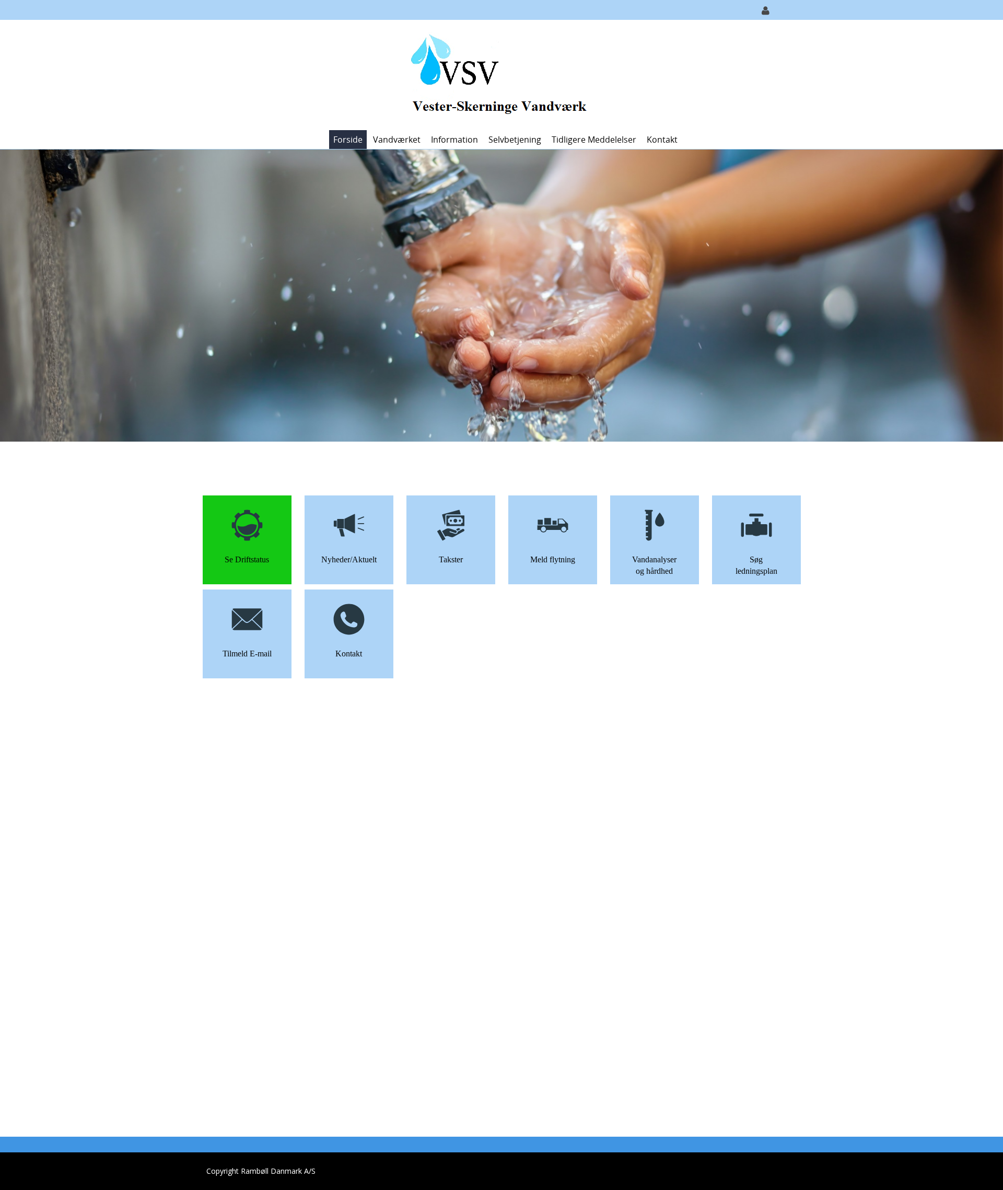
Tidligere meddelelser (594, 139)
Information (454, 139)
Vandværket (397, 139)
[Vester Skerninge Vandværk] (497, 74)
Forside (348, 139)
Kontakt (662, 139)
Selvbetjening (514, 139)
